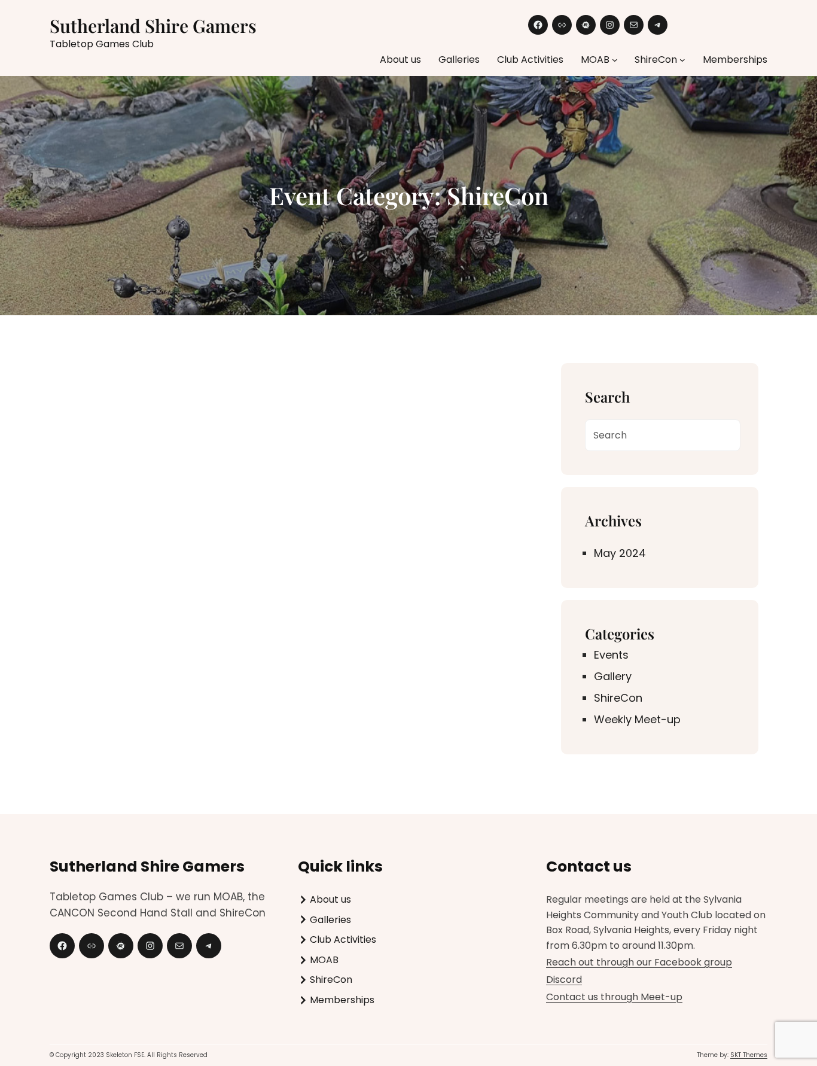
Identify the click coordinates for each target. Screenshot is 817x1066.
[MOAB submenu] (615, 60)
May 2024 (620, 553)
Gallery (613, 676)
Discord (564, 979)
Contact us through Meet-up (614, 997)
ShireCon (618, 697)
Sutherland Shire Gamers (153, 26)
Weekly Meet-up (637, 719)
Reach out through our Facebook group (639, 962)
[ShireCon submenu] (682, 60)
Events (611, 654)
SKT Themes (748, 1054)
